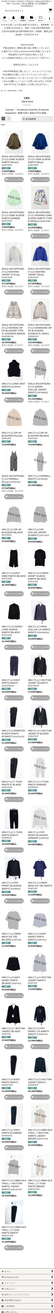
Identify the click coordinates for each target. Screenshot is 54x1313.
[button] (49, 18)
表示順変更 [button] (31, 119)
